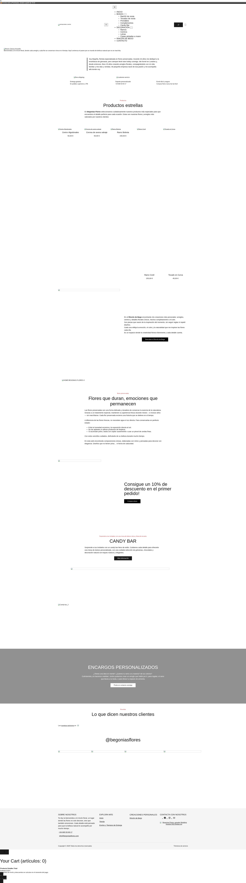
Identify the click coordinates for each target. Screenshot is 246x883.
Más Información (123, 558)
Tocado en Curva (175, 275)
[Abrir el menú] (106, 24)
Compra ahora (132, 501)
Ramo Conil (149, 275)
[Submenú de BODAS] (125, 14)
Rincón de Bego (136, 818)
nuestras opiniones (67, 725)
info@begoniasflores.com (69, 836)
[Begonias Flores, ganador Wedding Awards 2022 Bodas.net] (174, 824)
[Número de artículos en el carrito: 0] (185, 25)
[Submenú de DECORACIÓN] (131, 28)
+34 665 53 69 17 (65, 832)
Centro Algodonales (70, 132)
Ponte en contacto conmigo (123, 685)
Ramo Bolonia (123, 132)
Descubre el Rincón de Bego (155, 339)
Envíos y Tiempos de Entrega (110, 825)
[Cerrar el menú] (115, 7)
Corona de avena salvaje (96, 132)
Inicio (101, 818)
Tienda (102, 822)
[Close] (1, 1)
